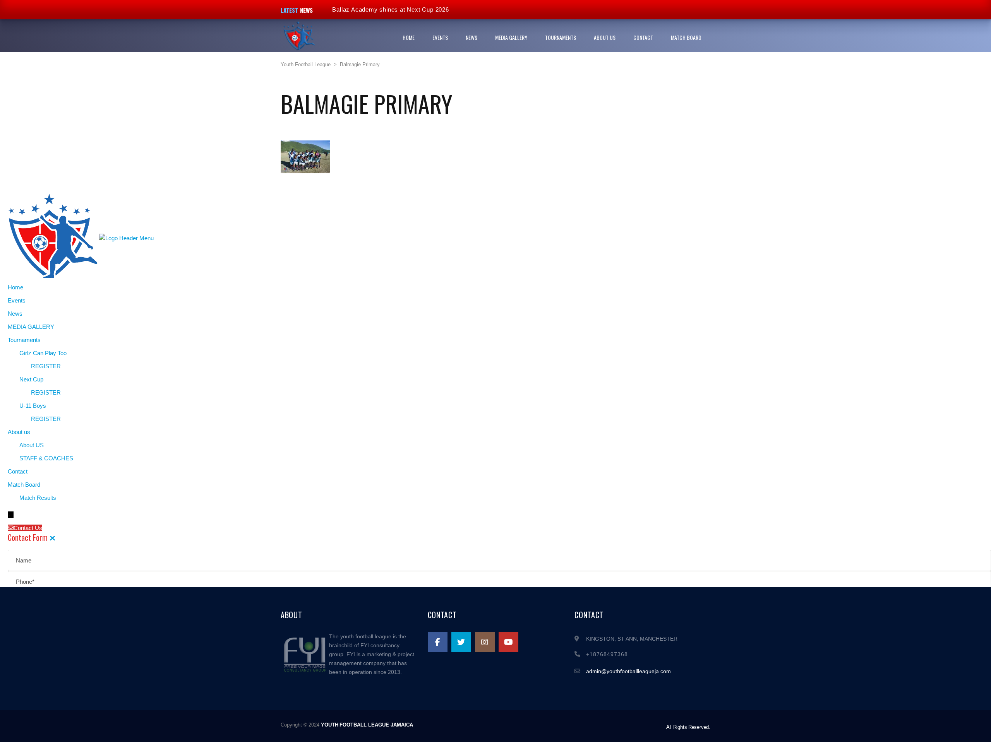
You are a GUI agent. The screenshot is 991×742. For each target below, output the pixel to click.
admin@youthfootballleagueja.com (628, 671)
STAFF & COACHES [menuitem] (46, 458)
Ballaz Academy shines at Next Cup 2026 (390, 9)
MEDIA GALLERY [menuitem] (31, 326)
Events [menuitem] (17, 300)
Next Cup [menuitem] (31, 379)
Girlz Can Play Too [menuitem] (43, 353)
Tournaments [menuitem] (24, 340)
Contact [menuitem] (17, 471)
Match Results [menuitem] (37, 497)
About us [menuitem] (19, 432)
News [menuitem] (15, 313)
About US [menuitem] (31, 445)
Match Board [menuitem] (24, 484)
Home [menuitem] (15, 287)
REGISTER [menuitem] (46, 366)
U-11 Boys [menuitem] (32, 405)
